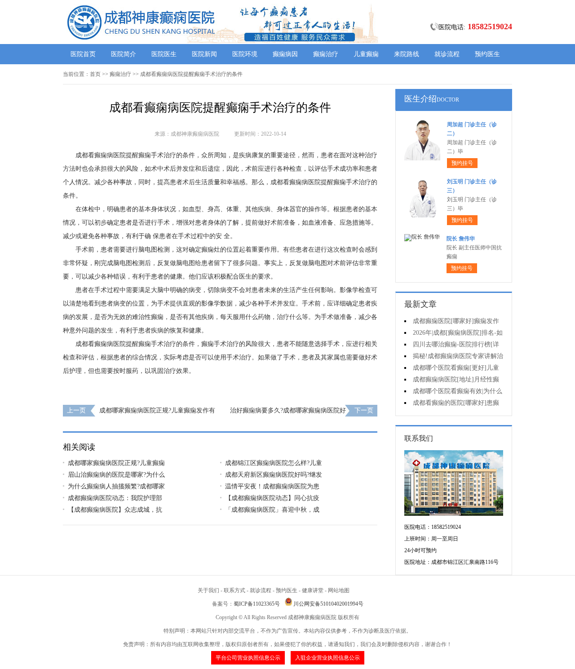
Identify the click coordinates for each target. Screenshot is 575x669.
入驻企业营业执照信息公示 (327, 658)
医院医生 (164, 54)
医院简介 (123, 54)
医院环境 (244, 54)
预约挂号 (462, 163)
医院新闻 (204, 54)
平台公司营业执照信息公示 (248, 658)
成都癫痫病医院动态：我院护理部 (115, 498)
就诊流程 (447, 54)
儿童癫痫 (366, 54)
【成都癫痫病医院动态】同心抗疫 (272, 498)
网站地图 (338, 590)
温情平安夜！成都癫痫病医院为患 (272, 486)
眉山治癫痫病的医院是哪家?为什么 (116, 474)
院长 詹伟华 (461, 238)
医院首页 (83, 54)
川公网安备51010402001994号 (328, 604)
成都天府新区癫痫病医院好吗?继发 (273, 474)
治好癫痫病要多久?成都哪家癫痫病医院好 (288, 410)
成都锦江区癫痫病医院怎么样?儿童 (273, 463)
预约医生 (487, 54)
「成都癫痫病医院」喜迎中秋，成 (272, 509)
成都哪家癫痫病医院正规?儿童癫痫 (116, 463)
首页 (95, 74)
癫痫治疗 (325, 54)
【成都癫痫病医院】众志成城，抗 (115, 509)
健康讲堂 (312, 590)
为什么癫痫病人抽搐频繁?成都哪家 (116, 486)
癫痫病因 (285, 54)
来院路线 (406, 54)
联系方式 (234, 590)
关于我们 (208, 590)
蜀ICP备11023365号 (257, 604)
